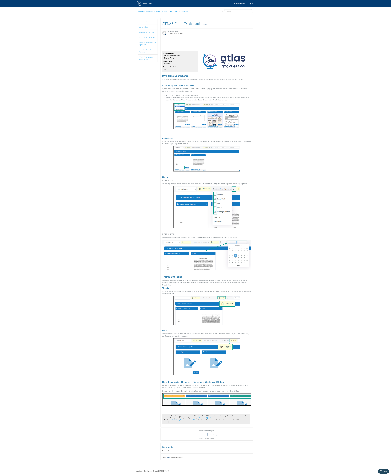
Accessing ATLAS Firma (146, 32)
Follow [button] (205, 24)
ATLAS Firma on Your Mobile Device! (146, 58)
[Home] (139, 3)
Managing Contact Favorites (145, 51)
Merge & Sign (143, 27)
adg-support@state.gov (206, 418)
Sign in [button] (251, 4)
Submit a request (239, 4)
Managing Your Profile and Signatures (147, 44)
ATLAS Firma (174, 11)
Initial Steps (184, 11)
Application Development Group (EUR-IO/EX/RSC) (153, 11)
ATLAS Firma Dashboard (147, 37)
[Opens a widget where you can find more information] (383, 471)
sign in (168, 457)
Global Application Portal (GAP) (185, 420)
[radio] (201, 434)
